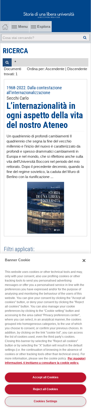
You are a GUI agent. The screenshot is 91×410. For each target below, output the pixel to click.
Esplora (43, 27)
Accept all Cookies (45, 377)
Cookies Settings (45, 401)
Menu (23, 27)
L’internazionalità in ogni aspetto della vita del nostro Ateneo (45, 115)
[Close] (84, 260)
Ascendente (54, 69)
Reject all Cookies (45, 389)
